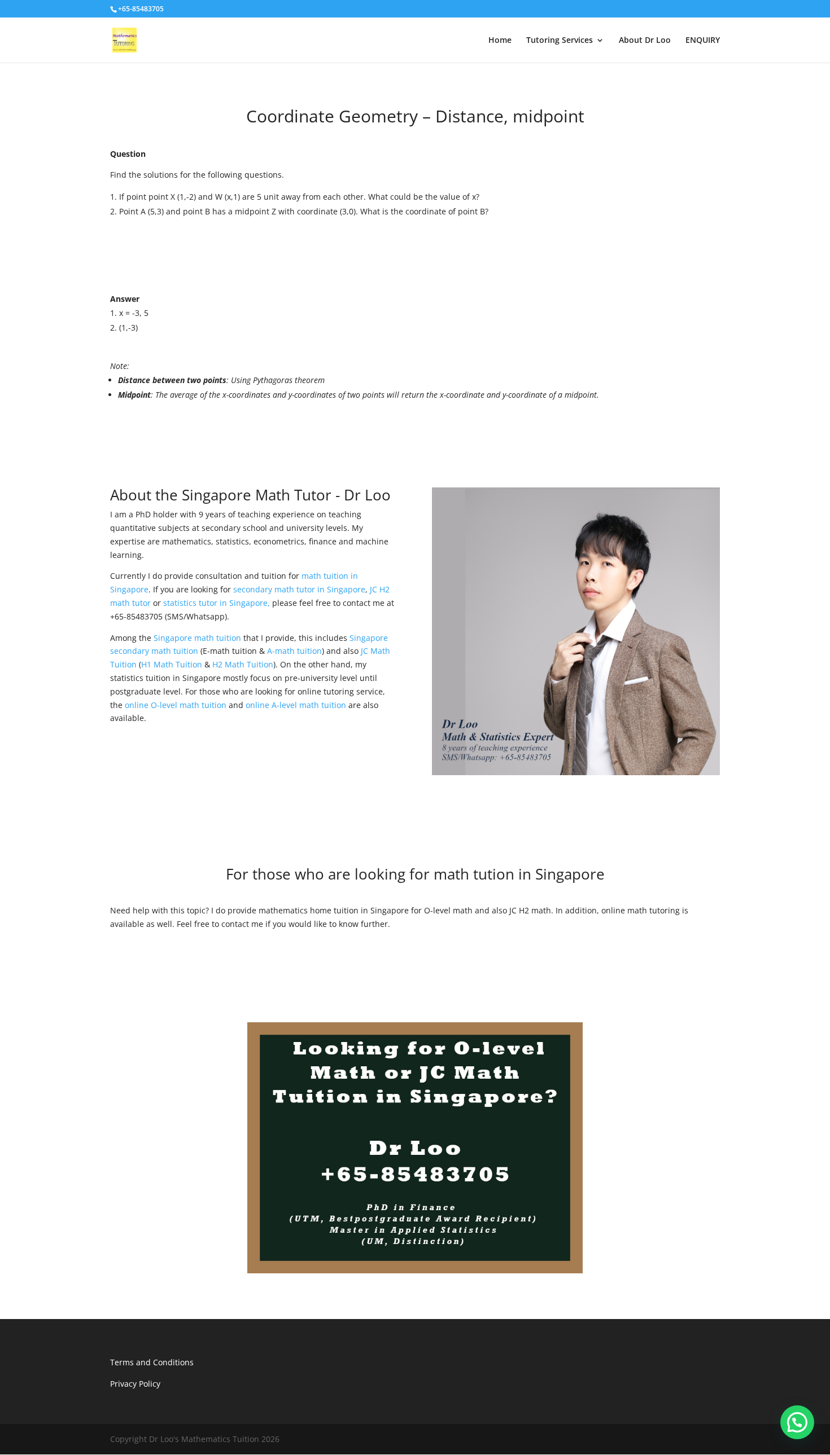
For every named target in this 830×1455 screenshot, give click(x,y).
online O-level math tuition (175, 705)
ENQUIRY (702, 40)
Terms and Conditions (152, 1362)
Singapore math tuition (197, 637)
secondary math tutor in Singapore (299, 589)
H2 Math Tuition (242, 664)
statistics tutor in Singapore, (216, 602)
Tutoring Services (559, 40)
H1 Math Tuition (171, 664)
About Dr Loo (645, 40)
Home (500, 40)
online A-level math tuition (296, 705)
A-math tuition (294, 650)
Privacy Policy (135, 1383)
